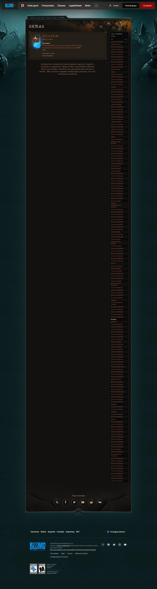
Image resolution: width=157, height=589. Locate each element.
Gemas (36, 26)
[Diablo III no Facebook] (65, 502)
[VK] (100, 502)
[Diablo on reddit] (91, 502)
